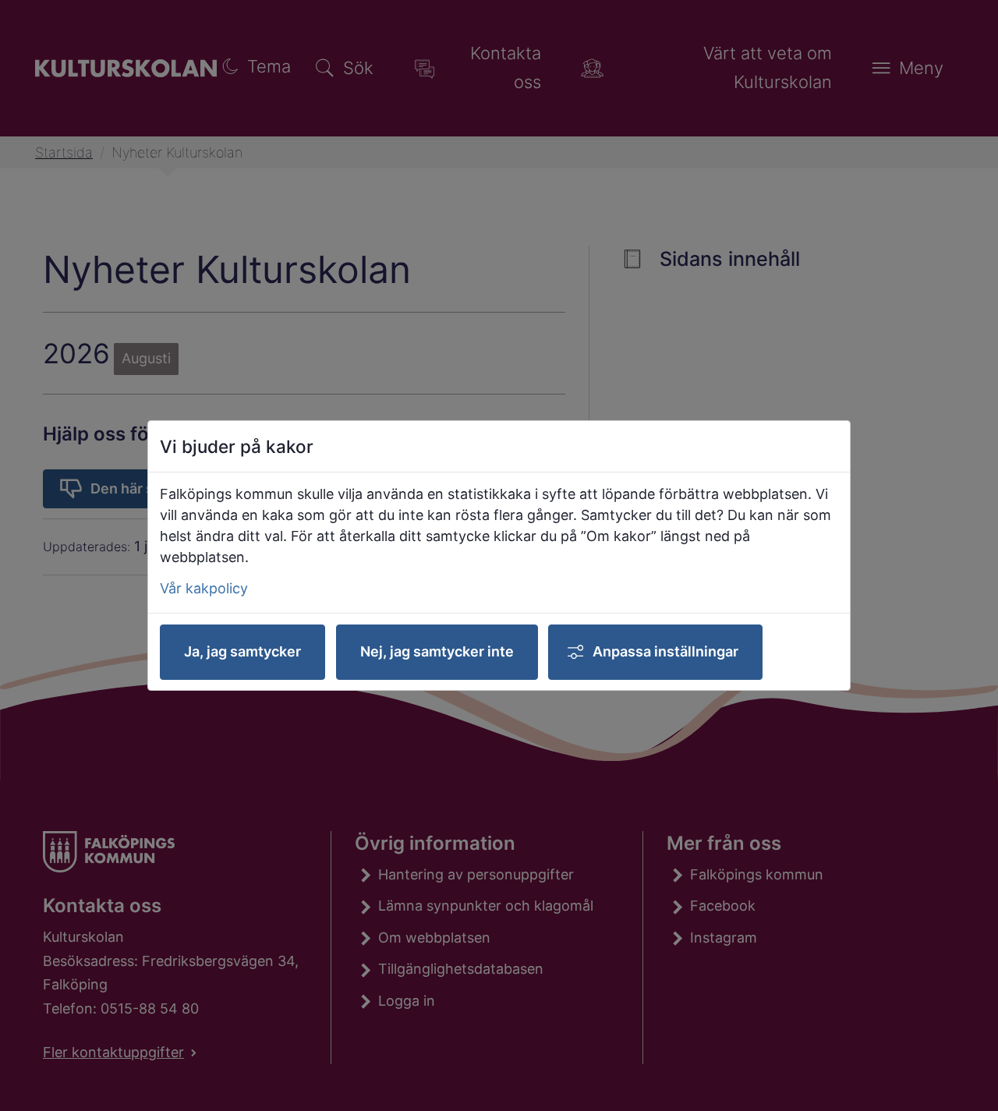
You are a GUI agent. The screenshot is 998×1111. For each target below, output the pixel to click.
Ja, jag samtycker (242, 651)
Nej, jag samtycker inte (437, 651)
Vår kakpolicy (204, 588)
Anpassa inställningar (665, 651)
